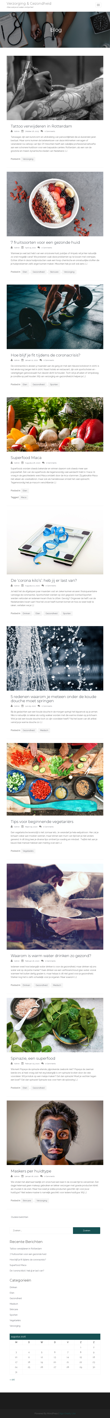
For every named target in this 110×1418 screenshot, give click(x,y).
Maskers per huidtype (31, 1171)
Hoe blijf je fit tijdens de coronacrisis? (45, 355)
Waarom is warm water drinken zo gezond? (51, 955)
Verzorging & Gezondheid (29, 3)
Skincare (54, 272)
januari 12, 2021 (31, 360)
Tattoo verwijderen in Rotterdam (41, 126)
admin (17, 131)
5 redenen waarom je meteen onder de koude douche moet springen (53, 698)
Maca (23, 497)
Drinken (26, 613)
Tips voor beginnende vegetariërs (42, 821)
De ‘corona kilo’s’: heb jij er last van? (44, 580)
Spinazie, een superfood (33, 1058)
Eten (25, 272)
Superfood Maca (26, 457)
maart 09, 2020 (31, 827)
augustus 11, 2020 (32, 586)
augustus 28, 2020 (32, 463)
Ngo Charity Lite (67, 1413)
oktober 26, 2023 (32, 131)
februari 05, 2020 (32, 1064)
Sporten (54, 384)
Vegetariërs (28, 851)
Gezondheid (39, 272)
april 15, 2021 (30, 248)
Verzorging (28, 159)
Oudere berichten (19, 1217)
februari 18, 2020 (32, 961)
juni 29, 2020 (30, 706)
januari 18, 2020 (31, 1176)
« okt (12, 1379)
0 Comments (50, 131)
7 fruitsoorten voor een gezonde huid (45, 242)
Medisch (44, 730)
